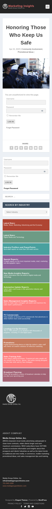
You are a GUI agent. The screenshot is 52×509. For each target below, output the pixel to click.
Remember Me (15, 116)
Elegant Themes (21, 500)
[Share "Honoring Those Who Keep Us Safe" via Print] (40, 147)
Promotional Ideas (25, 52)
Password (10, 107)
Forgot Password (12, 128)
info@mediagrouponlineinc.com (16, 481)
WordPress (42, 500)
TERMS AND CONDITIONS (33, 504)
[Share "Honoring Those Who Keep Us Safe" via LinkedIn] (30, 147)
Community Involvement (32, 49)
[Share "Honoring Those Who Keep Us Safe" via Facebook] (11, 147)
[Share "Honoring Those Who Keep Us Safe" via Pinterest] (26, 147)
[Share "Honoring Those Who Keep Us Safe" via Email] (35, 147)
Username (10, 99)
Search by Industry (17, 205)
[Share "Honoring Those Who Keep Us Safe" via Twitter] (16, 147)
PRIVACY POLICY (15, 504)
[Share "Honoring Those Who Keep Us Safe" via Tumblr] (21, 147)
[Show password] (42, 110)
